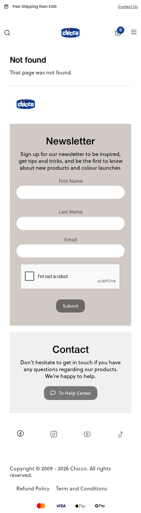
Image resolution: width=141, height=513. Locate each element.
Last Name (71, 212)
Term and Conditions (81, 488)
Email (70, 240)
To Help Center (75, 393)
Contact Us (128, 6)
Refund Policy (33, 488)
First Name (71, 181)
